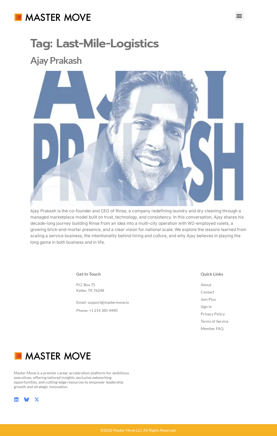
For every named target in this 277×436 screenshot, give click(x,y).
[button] (239, 15)
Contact (207, 292)
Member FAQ (212, 328)
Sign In (206, 306)
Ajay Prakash (56, 60)
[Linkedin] (16, 399)
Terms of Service (214, 321)
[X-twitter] (36, 399)
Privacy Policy (213, 314)
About (206, 284)
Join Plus (208, 299)
